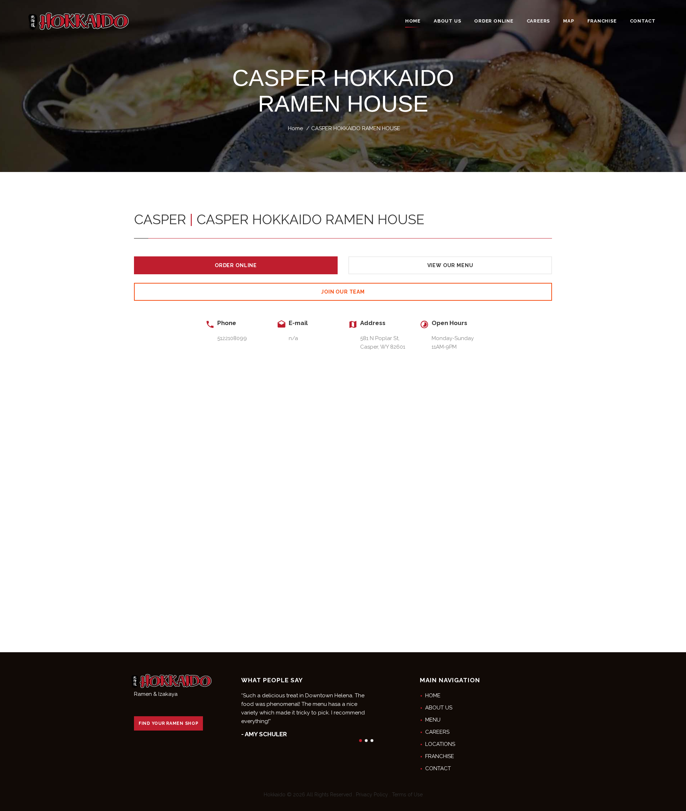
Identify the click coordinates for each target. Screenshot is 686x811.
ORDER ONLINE (236, 265)
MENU (433, 720)
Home (295, 128)
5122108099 (232, 338)
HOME (433, 695)
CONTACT (438, 768)
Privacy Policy (372, 794)
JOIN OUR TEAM (343, 292)
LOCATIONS (440, 744)
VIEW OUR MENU (450, 265)
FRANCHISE (439, 756)
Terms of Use (407, 794)
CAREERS (437, 732)
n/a (293, 338)
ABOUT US (438, 707)
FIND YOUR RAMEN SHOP (168, 723)
